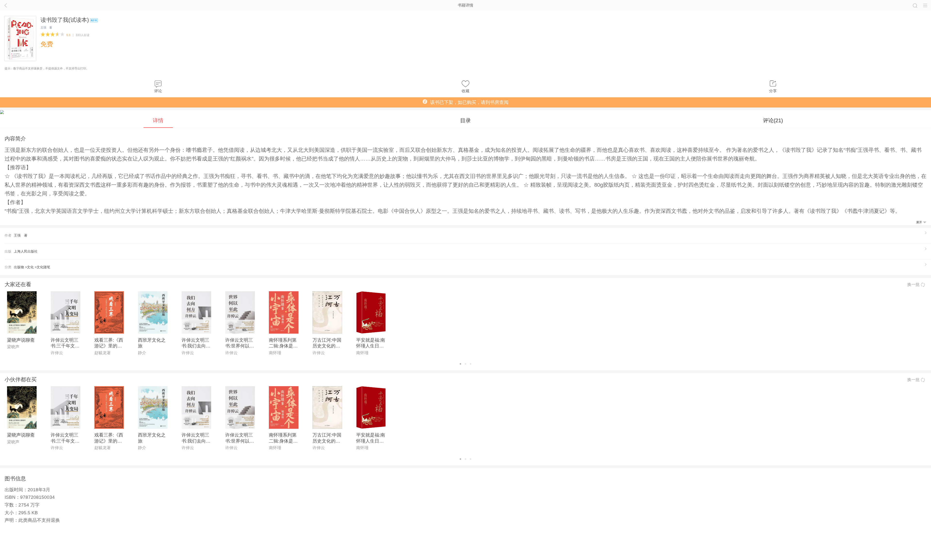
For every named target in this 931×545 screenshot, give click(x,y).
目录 (465, 120)
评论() (773, 120)
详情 (158, 120)
